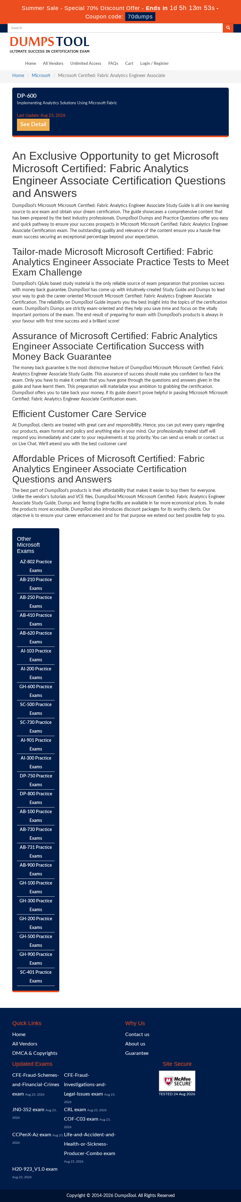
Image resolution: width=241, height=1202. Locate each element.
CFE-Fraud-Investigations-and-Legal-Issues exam (85, 1084)
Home (30, 64)
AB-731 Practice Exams (36, 852)
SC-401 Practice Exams (35, 976)
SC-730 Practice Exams (35, 727)
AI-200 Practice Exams (36, 673)
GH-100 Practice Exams (35, 887)
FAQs (113, 64)
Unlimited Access (85, 64)
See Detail (33, 124)
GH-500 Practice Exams (35, 941)
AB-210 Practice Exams (36, 584)
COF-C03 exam (81, 1119)
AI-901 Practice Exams (36, 744)
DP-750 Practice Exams (36, 780)
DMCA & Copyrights (34, 1053)
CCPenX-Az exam (31, 1134)
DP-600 (26, 96)
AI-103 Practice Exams (36, 655)
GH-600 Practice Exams (35, 691)
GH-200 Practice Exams (35, 923)
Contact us (137, 1034)
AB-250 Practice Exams (36, 602)
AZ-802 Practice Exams (36, 566)
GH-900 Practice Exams (35, 959)
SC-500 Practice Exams (35, 709)
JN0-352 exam (28, 1109)
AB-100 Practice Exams (36, 816)
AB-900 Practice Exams (36, 869)
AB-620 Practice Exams (36, 637)
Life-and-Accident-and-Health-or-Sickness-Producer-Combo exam (90, 1144)
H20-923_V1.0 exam (34, 1169)
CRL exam (75, 1109)
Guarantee (136, 1053)
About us (135, 1043)
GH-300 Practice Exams (35, 905)
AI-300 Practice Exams (36, 762)
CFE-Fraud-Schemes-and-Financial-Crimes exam (35, 1084)
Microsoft (41, 76)
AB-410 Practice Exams (36, 620)
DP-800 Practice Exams (36, 798)
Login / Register (154, 64)
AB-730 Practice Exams (36, 834)
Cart (129, 64)
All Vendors (53, 64)
